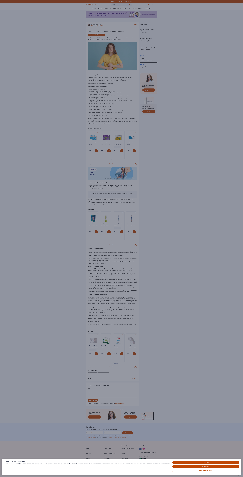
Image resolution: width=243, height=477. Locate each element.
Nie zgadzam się (206, 466)
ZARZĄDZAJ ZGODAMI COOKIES (205, 470)
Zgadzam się (206, 462)
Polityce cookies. (90, 464)
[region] (121, 467)
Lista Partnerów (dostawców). (9, 466)
